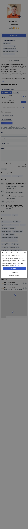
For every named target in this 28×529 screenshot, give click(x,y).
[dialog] (14, 264)
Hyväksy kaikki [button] (14, 268)
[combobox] (24, 252)
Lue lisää (17, 265)
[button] (14, 276)
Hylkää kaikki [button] (14, 272)
